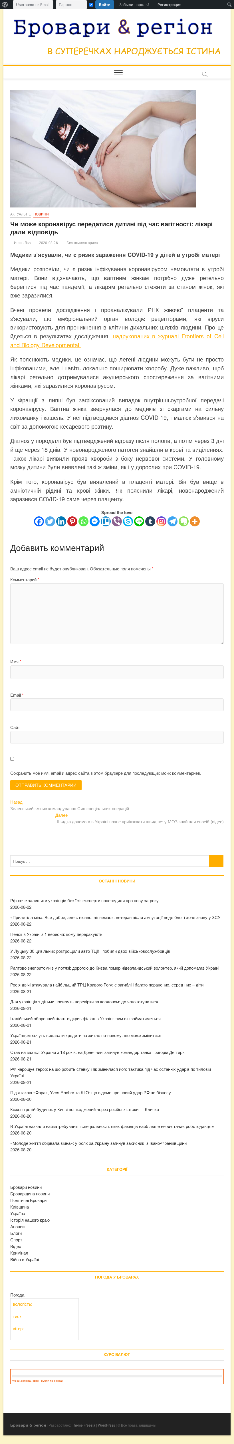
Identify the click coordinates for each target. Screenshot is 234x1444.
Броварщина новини (30, 1194)
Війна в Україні (24, 1259)
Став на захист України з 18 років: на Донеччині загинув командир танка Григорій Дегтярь (97, 1052)
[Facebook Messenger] (95, 521)
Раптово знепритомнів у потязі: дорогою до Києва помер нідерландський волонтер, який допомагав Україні (114, 968)
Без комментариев (82, 243)
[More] (195, 521)
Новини (41, 214)
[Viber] (117, 521)
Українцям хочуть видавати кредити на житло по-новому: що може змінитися (85, 1035)
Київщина (19, 1207)
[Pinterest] (72, 521)
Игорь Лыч (22, 243)
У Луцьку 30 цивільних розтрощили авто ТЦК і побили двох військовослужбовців (90, 951)
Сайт (15, 727)
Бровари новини (26, 1187)
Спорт (16, 1240)
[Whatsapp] (83, 521)
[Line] (139, 521)
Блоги (16, 1233)
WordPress (106, 1425)
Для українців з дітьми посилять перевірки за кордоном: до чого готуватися (84, 1001)
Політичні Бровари (28, 1200)
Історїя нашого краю (30, 1220)
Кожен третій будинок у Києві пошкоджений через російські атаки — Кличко (84, 1109)
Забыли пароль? (134, 4)
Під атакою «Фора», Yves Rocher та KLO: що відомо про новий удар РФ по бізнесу (90, 1092)
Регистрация (169, 4)
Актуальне (20, 214)
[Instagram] (161, 521)
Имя (15, 661)
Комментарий (24, 579)
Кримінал (19, 1253)
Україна (17, 1213)
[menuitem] (5, 4)
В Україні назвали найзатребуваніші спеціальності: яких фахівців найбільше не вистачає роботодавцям (112, 1126)
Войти (104, 4)
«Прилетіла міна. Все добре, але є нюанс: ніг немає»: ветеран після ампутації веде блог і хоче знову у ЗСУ (115, 917)
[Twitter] (50, 521)
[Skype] (128, 521)
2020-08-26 (48, 243)
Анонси (17, 1226)
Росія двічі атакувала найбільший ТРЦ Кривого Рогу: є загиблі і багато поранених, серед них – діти (106, 985)
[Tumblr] (150, 521)
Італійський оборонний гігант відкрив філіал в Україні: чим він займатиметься (85, 1018)
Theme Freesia (83, 1425)
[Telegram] (172, 521)
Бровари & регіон (28, 1425)
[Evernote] (184, 521)
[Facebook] (39, 521)
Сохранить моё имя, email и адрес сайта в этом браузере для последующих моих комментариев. (105, 773)
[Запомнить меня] (91, 5)
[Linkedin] (61, 521)
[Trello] (106, 521)
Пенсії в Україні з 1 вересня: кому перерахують (56, 934)
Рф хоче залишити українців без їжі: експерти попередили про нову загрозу (84, 900)
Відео (15, 1246)
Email (17, 695)
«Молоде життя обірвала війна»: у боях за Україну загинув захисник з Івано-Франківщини (98, 1143)
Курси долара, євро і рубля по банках (37, 1380)
